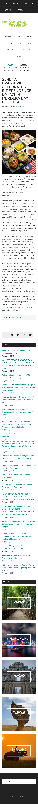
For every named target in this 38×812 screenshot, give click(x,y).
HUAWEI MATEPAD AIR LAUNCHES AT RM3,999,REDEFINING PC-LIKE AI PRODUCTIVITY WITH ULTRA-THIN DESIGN (18, 496)
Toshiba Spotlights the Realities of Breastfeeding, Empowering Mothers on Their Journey (18, 412)
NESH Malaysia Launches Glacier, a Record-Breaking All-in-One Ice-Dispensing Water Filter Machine (19, 567)
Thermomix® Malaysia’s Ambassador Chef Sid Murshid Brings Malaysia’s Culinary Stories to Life (18, 446)
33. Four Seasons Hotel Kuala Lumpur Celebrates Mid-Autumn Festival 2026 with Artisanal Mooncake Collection (17, 424)
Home (4, 65)
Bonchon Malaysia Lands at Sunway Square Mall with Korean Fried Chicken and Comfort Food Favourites (18, 387)
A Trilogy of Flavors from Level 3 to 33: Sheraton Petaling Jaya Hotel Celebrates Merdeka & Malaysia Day (17, 536)
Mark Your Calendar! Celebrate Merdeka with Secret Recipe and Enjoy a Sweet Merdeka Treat (18, 399)
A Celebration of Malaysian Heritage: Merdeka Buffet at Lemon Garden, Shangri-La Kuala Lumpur (19, 524)
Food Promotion (14, 65)
